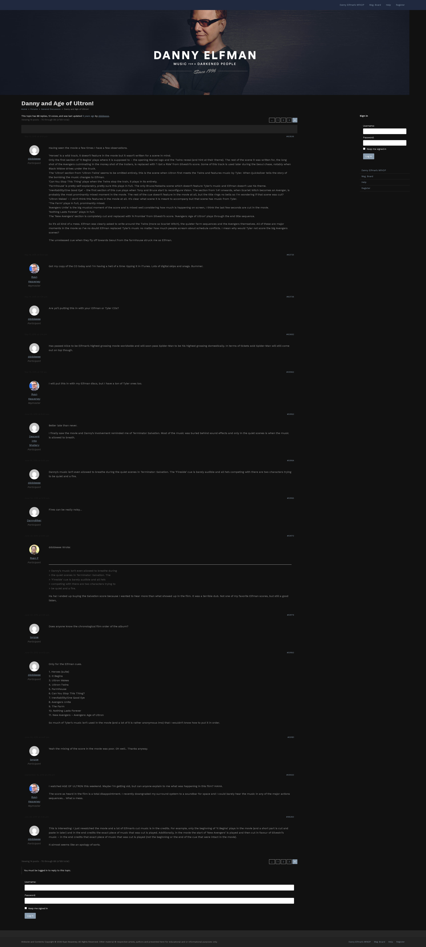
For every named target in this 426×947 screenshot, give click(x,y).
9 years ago (89, 116)
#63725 (290, 255)
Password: (30, 895)
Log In (30, 916)
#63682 (290, 334)
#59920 (290, 775)
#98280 (290, 817)
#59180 (290, 652)
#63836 (290, 136)
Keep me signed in (38, 908)
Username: (30, 882)
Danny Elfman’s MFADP (373, 170)
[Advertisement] (385, 246)
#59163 (290, 414)
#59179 (290, 615)
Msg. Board (367, 176)
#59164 (290, 460)
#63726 (290, 297)
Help (363, 182)
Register (365, 188)
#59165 (290, 498)
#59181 (291, 737)
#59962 (290, 372)
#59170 (290, 536)
